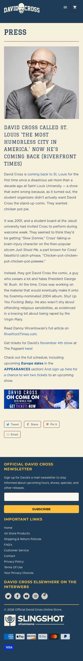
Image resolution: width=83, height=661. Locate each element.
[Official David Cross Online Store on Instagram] (35, 596)
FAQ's (8, 545)
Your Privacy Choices (18, 573)
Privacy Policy (14, 562)
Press (15, 32)
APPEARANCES (17, 369)
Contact (9, 556)
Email (14, 434)
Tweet (15, 424)
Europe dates (32, 363)
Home (8, 528)
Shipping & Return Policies (22, 539)
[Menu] (65, 7)
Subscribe (41, 509)
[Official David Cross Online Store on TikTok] (44, 596)
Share (34, 424)
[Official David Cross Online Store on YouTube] (26, 596)
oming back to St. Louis (48, 174)
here (28, 348)
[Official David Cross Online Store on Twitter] (8, 596)
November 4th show (56, 343)
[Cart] (75, 7)
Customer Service (16, 550)
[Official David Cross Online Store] (21, 11)
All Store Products (17, 533)
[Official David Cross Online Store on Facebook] (17, 596)
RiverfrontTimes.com (20, 334)
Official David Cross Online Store (38, 610)
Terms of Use (13, 567)
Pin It (53, 424)
